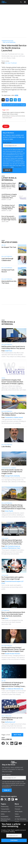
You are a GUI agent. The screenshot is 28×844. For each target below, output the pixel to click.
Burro (6, 618)
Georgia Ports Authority (12, 476)
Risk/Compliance (7, 715)
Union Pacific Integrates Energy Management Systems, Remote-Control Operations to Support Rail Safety (13, 507)
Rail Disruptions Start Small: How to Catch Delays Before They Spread (9, 185)
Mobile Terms (6, 167)
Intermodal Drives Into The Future (9, 282)
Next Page (17, 734)
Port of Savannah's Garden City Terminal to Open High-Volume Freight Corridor (9, 218)
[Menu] (24, 2)
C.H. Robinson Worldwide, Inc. (14, 689)
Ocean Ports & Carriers (9, 468)
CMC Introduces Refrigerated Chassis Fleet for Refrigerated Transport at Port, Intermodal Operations (12, 542)
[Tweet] (15, 99)
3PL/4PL (4, 245)
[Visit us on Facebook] (3, 743)
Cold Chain (5, 538)
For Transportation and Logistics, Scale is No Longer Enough (13, 578)
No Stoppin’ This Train (9, 247)
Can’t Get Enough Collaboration (7, 259)
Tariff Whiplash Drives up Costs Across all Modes (12, 718)
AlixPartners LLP (10, 722)
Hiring (3, 378)
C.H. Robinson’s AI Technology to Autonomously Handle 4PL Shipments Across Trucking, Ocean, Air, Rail (13, 684)
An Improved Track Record (8, 271)
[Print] (3, 99)
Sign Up (7, 170)
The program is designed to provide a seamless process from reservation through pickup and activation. (13, 552)
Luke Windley (6, 446)
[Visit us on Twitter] (7, 743)
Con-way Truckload (11, 63)
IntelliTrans (8, 351)
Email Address (7, 142)
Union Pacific (9, 511)
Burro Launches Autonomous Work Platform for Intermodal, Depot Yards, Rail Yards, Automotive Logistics (13, 614)
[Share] (7, 99)
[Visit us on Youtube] (20, 743)
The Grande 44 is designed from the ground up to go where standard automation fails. (12, 622)
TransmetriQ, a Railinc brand (14, 417)
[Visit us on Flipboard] (16, 743)
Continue (14, 840)
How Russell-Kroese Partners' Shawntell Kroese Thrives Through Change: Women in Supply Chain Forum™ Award (13, 649)
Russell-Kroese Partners (12, 653)
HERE (16, 95)
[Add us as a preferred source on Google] (19, 99)
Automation (5, 610)
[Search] (20, 2)
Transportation (7, 41)
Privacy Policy (18, 167)
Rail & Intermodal (9, 42)
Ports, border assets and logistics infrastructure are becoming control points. (12, 587)
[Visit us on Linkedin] (11, 743)
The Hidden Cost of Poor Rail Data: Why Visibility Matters (8, 207)
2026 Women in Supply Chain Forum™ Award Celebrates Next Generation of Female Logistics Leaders (9, 196)
